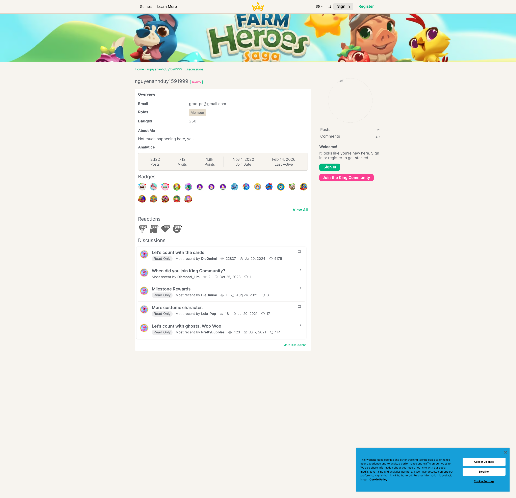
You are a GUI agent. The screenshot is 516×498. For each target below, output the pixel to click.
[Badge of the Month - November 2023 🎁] (281, 187)
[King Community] (258, 6)
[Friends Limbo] (292, 187)
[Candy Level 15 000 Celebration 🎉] (188, 199)
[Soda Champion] (257, 187)
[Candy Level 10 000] (304, 187)
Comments (350, 136)
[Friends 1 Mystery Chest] (269, 187)
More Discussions (294, 345)
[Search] (329, 6)
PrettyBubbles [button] (213, 332)
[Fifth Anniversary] (142, 187)
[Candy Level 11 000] (142, 199)
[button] (144, 254)
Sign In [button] (330, 167)
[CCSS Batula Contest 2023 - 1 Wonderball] (234, 187)
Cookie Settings (484, 481)
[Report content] (299, 252)
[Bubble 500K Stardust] (223, 187)
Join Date (243, 164)
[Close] (505, 452)
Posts (155, 164)
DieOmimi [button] (209, 259)
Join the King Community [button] (346, 177)
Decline (484, 471)
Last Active (284, 164)
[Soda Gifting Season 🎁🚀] (188, 187)
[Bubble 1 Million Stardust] (211, 187)
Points (210, 164)
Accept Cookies (484, 461)
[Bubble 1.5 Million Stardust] (200, 187)
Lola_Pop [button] (208, 314)
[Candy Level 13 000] (165, 199)
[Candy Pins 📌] (153, 187)
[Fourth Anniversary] (165, 187)
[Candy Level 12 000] (153, 199)
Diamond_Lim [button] (188, 277)
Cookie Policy (378, 479)
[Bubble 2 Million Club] (246, 187)
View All (300, 210)
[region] (433, 470)
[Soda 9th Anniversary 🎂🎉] (177, 187)
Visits (182, 164)
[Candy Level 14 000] (177, 199)
